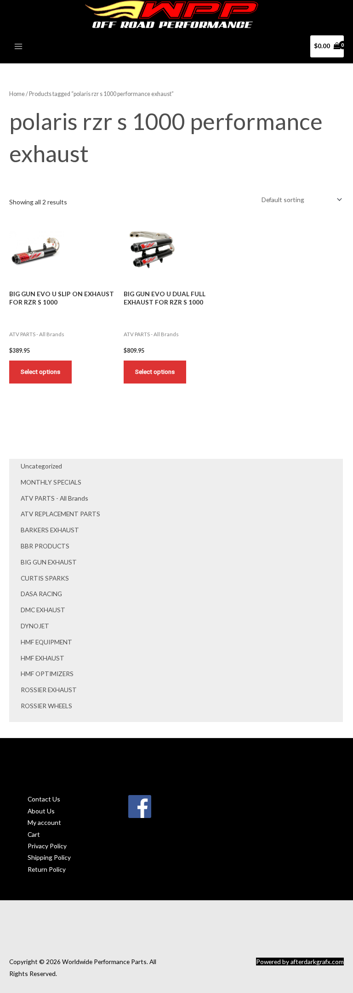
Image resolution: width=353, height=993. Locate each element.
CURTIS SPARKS (45, 578)
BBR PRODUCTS (45, 546)
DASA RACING (41, 594)
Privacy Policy (47, 846)
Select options (40, 371)
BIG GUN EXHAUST (49, 562)
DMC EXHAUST (43, 610)
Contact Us (44, 799)
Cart (34, 834)
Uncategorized (41, 466)
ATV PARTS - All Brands (54, 498)
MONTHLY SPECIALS (51, 482)
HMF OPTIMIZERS (47, 673)
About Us (41, 811)
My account (44, 822)
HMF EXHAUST (42, 658)
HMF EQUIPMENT (46, 642)
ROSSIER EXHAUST (49, 690)
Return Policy (47, 869)
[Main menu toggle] (18, 46)
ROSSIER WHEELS (46, 706)
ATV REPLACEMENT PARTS (60, 514)
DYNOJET (35, 626)
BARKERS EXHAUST (50, 530)
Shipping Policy (49, 857)
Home (17, 93)
